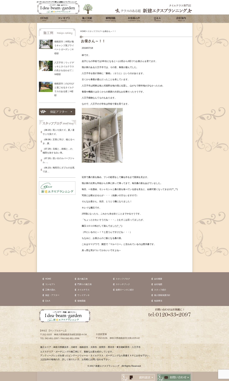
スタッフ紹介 (160, 290)
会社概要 (158, 279)
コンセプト (64, 18)
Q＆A (47, 301)
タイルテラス (83, 290)
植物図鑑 (110, 18)
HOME (48, 279)
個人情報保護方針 (162, 295)
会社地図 (158, 284)
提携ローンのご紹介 (125, 290)
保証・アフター (52, 295)
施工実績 (87, 18)
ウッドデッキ (83, 295)
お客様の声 (134, 18)
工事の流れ (50, 290)
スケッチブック (123, 284)
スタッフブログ (123, 279)
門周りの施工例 (84, 284)
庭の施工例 (82, 279)
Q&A (157, 18)
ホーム (44, 18)
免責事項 (158, 301)
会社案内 (180, 18)
